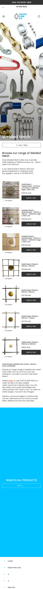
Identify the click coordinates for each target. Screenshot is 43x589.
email (8, 173)
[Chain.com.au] (21, 16)
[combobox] (21, 485)
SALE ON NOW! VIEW (21, 2)
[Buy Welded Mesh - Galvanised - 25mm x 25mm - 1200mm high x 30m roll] (10, 216)
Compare (8, 200)
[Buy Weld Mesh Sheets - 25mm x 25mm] (10, 268)
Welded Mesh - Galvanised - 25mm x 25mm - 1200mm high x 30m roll (31, 213)
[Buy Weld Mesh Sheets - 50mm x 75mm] (10, 320)
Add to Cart (31, 198)
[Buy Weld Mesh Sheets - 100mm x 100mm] (10, 346)
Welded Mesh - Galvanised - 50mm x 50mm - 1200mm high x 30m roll (31, 239)
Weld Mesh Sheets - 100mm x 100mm (30, 343)
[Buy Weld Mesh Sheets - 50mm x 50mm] (10, 294)
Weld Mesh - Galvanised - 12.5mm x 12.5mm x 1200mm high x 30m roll (31, 187)
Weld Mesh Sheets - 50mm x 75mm (30, 317)
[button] (39, 16)
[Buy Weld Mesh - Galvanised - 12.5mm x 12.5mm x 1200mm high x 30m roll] (10, 189)
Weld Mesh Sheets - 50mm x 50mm (30, 291)
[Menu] (3, 16)
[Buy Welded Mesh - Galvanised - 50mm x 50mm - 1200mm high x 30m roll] (10, 242)
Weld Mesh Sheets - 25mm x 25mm (30, 265)
